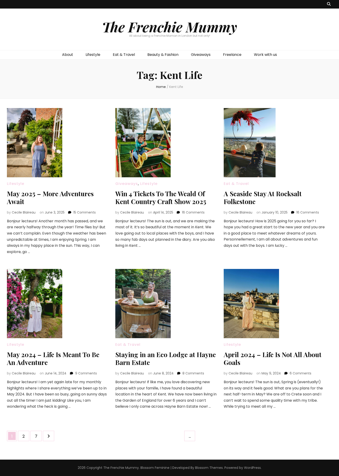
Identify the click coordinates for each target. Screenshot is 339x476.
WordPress (252, 467)
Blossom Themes (209, 467)
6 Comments (300, 373)
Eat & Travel (124, 54)
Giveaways (201, 54)
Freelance (232, 54)
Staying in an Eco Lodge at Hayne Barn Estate (165, 358)
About (67, 54)
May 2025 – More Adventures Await (50, 197)
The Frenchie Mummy (169, 26)
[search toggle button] (329, 4)
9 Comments (86, 373)
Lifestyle (93, 54)
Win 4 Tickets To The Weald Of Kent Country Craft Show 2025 (160, 197)
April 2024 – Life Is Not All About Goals (272, 358)
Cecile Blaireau (24, 212)
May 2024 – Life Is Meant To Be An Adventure (53, 358)
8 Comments (193, 373)
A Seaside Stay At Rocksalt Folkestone (263, 197)
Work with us (265, 54)
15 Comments (84, 212)
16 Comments (193, 212)
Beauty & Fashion (162, 54)
